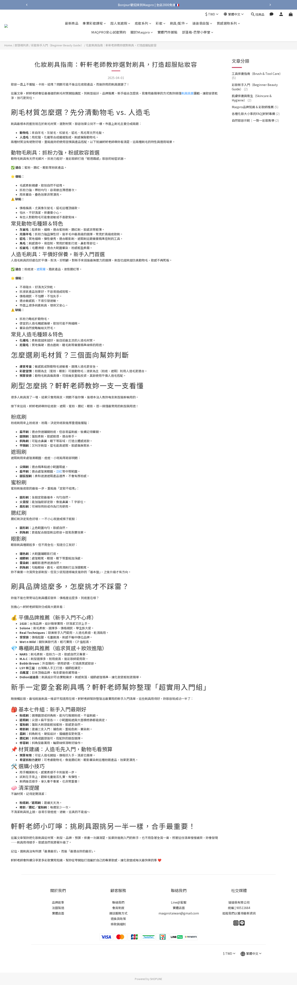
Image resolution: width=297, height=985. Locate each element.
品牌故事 (58, 902)
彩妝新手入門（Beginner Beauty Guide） (57, 45)
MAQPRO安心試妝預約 (108, 32)
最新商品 (71, 23)
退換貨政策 (118, 918)
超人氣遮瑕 (118, 23)
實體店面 (58, 913)
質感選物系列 (227, 23)
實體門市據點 (167, 32)
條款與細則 (118, 924)
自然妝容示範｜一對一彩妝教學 (255, 120)
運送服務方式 (118, 913)
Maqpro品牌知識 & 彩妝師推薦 (255, 107)
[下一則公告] (270, 5)
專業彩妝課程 (93, 23)
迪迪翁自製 (200, 23)
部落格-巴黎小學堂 (196, 32)
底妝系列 (141, 23)
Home (8, 45)
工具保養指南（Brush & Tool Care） (257, 75)
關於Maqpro (140, 32)
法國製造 (58, 908)
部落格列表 (22, 45)
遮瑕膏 (41, 269)
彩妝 (159, 23)
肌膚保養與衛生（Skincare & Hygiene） (252, 98)
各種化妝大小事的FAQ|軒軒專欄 (256, 113)
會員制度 (118, 908)
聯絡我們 (118, 902)
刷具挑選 (187, 93)
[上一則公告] (27, 5)
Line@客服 (178, 902)
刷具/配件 (177, 23)
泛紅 (59, 471)
